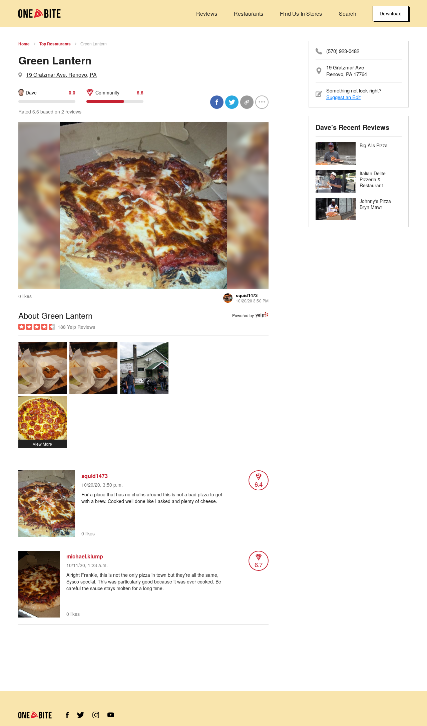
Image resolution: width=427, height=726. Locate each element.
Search (347, 13)
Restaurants (248, 13)
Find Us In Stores (301, 13)
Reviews (206, 13)
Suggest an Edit (343, 96)
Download (391, 13)
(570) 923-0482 (342, 51)
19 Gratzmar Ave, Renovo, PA (61, 74)
